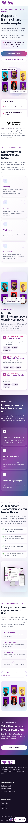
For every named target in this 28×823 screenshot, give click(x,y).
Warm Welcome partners (8, 791)
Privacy (3, 806)
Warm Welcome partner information (11, 674)
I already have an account (14, 59)
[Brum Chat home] (8, 3)
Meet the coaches (6, 789)
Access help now (14, 53)
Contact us (4, 808)
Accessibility (4, 803)
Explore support (6, 786)
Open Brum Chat (14, 747)
